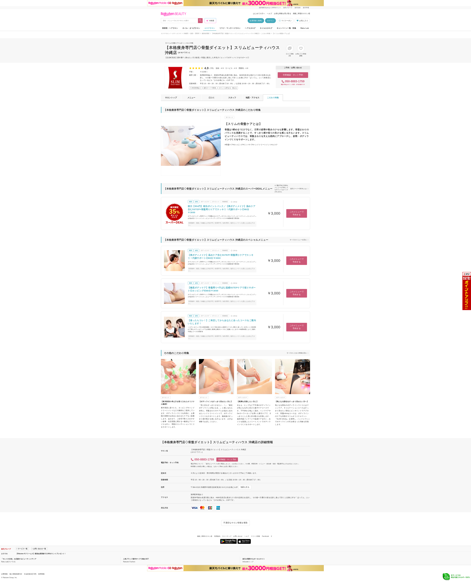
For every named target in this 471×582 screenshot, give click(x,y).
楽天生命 (298, 7)
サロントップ (171, 98)
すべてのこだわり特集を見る (297, 353)
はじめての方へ (259, 13)
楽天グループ (287, 7)
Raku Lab (305, 28)
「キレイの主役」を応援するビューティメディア (18, 559)
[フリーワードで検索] (200, 20)
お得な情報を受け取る (282, 13)
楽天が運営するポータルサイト (253, 559)
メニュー (191, 98)
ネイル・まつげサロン (191, 28)
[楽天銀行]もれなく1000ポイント (270, 7)
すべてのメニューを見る (298, 240)
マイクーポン (286, 21)
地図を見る (245, 487)
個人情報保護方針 (15, 574)
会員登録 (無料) (256, 21)
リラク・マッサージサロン (230, 28)
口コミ (212, 98)
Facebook (265, 536)
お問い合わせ (237, 536)
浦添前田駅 (205, 33)
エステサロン (209, 28)
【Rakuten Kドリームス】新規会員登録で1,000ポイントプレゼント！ (41, 554)
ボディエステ (176, 33)
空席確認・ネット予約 (293, 75)
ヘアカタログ (250, 28)
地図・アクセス (252, 98)
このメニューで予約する (297, 213)
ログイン (270, 21)
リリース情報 (255, 536)
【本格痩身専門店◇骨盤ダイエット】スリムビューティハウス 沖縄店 (235, 33)
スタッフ (232, 98)
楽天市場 (306, 7)
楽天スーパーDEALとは (298, 188)
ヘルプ (269, 13)
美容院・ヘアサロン (170, 28)
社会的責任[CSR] (30, 574)
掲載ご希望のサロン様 (301, 13)
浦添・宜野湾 (194, 33)
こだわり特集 (265, 33)
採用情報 (41, 574)
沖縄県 (185, 33)
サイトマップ (226, 536)
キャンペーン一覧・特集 (286, 28)
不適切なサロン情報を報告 (235, 523)
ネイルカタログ (266, 28)
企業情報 (4, 574)
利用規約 (217, 536)
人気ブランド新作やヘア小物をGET (136, 559)
